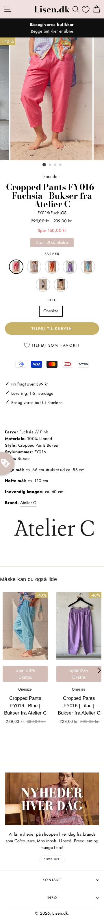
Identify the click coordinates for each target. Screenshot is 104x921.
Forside (50, 176)
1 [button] (44, 164)
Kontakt (52, 879)
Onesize (51, 311)
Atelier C (28, 502)
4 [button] (60, 164)
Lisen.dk (52, 9)
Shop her (52, 859)
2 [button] (50, 164)
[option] (52, 28)
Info (52, 897)
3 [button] (55, 164)
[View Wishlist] (85, 9)
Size (52, 300)
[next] (99, 670)
